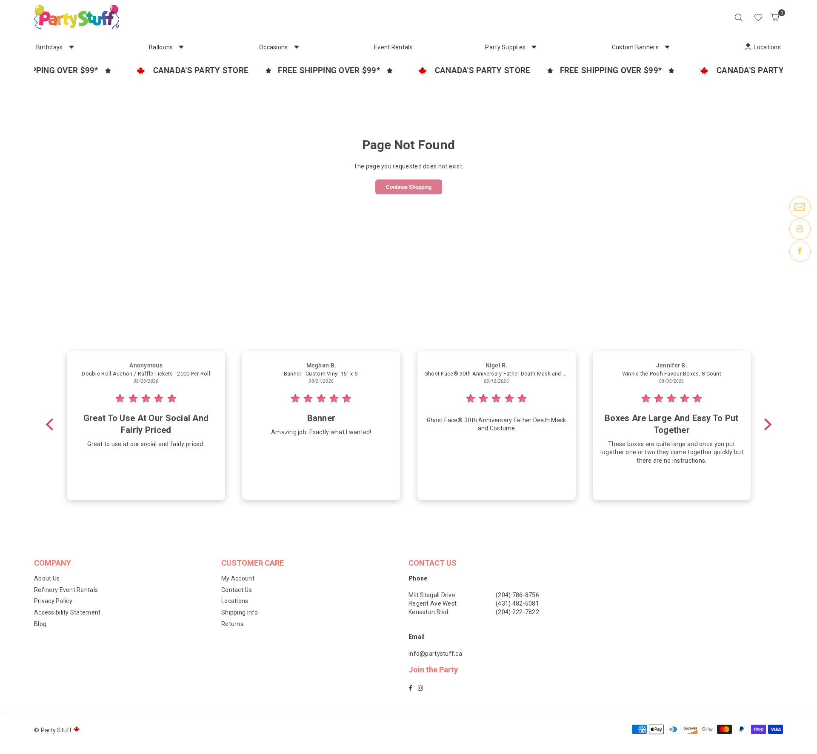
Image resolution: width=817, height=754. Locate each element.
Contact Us (236, 589)
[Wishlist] (758, 17)
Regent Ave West (432, 603)
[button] (775, 17)
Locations (235, 601)
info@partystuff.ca (435, 653)
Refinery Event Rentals (66, 589)
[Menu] (746, 17)
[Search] (738, 17)
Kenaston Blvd (428, 612)
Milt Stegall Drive (431, 595)
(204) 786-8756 (517, 595)
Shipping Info (239, 612)
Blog (40, 623)
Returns (232, 623)
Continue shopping (408, 187)
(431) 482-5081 (517, 603)
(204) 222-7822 (517, 612)
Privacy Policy (53, 601)
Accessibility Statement (67, 612)
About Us (47, 578)
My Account (237, 578)
